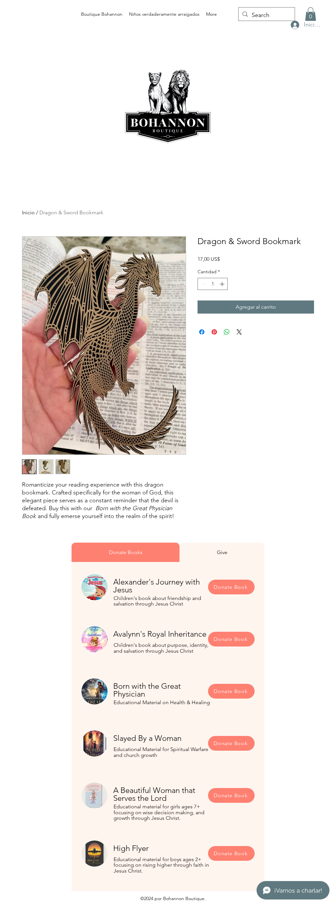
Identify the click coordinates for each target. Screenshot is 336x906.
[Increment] (223, 284)
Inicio (28, 212)
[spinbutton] (213, 284)
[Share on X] (239, 332)
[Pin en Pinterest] (214, 332)
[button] (310, 14)
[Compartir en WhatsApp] (227, 332)
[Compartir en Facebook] (202, 332)
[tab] (125, 552)
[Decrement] (203, 284)
